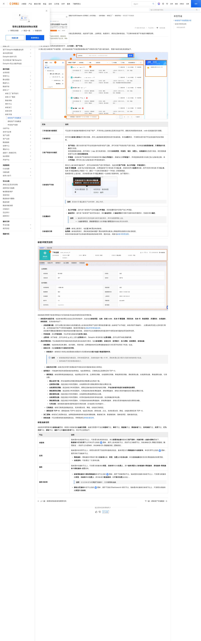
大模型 (23, 4)
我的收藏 (162, 28)
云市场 (56, 4)
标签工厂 (110, 15)
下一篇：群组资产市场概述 (154, 501)
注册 (187, 4)
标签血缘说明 (89, 417)
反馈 (106, 512)
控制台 (182, 4)
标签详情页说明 (123, 234)
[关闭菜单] (3, 3)
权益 (44, 4)
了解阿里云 (77, 4)
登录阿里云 (35, 37)
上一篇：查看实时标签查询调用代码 (53, 501)
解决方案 (37, 4)
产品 (30, 4)
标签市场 (118, 15)
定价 (50, 4)
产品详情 (151, 28)
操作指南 (102, 15)
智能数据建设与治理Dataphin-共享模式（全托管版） (80, 15)
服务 (68, 4)
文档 (171, 4)
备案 (176, 4)
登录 (196, 4)
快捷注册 (15, 38)
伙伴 (63, 4)
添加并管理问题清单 (92, 328)
